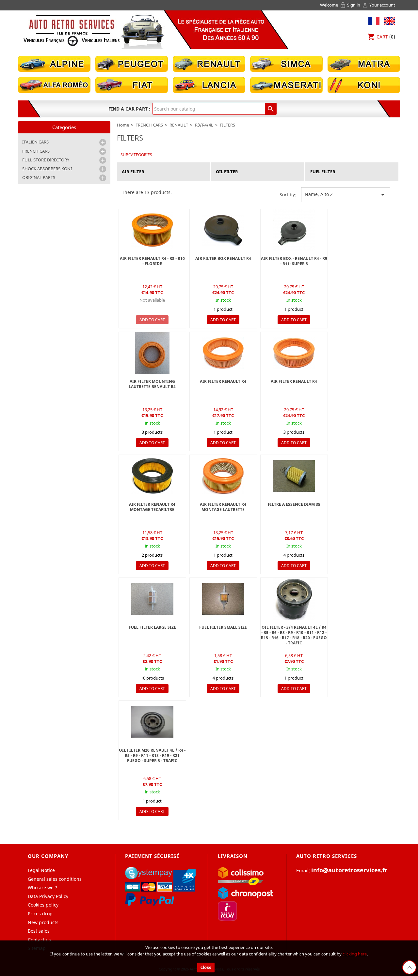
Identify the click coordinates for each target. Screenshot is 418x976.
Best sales (39, 931)
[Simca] (286, 63)
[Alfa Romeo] (54, 85)
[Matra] (364, 63)
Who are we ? (42, 887)
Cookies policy (43, 905)
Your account (378, 5)
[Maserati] (286, 85)
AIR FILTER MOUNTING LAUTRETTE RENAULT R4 (152, 384)
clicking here (355, 954)
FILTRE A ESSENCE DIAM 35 (294, 504)
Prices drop (40, 913)
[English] (388, 20)
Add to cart (152, 320)
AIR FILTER (133, 171)
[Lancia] (209, 85)
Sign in (350, 5)
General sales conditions (55, 879)
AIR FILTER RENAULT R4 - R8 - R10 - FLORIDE (152, 261)
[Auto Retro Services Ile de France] (71, 30)
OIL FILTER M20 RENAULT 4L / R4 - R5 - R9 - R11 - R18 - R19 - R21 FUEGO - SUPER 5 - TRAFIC (152, 755)
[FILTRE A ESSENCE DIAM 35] (294, 476)
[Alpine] (54, 63)
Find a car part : (129, 109)
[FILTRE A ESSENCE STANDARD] (152, 599)
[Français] (373, 20)
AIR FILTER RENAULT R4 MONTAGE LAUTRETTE (223, 507)
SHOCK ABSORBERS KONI (47, 169)
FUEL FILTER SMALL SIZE (223, 627)
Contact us (39, 940)
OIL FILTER (227, 171)
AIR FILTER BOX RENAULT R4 (223, 258)
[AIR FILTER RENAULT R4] (223, 476)
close (206, 967)
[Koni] (364, 85)
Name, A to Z (346, 195)
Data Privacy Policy (48, 896)
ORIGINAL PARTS (38, 177)
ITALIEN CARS (35, 142)
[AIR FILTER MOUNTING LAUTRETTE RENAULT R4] (152, 353)
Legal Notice (41, 870)
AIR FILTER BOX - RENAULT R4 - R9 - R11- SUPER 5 (294, 261)
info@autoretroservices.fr (349, 870)
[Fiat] (131, 85)
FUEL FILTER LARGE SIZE (152, 627)
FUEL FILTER (322, 171)
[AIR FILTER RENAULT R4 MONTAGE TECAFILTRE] (152, 476)
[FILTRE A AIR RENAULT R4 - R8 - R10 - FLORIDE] (152, 230)
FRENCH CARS (36, 151)
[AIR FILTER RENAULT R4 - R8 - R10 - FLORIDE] (294, 353)
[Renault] (209, 63)
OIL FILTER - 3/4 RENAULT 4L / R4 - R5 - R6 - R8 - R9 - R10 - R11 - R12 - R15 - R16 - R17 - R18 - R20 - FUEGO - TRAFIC (294, 635)
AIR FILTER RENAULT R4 (223, 381)
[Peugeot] (131, 63)
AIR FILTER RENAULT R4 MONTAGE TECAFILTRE (152, 507)
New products (43, 922)
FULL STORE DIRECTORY (45, 160)
